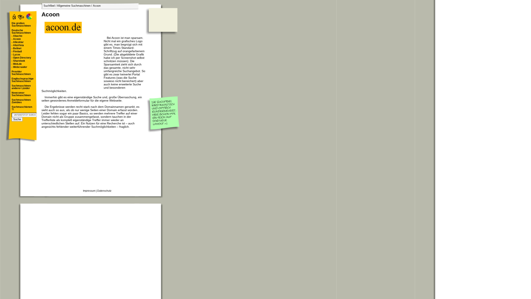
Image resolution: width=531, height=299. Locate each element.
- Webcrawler (19, 67)
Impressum (89, 190)
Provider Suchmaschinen (21, 73)
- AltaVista (18, 45)
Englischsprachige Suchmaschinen (23, 80)
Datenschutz (104, 190)
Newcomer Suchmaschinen (21, 94)
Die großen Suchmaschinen (21, 24)
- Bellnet (16, 48)
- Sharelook (18, 60)
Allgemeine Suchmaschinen (73, 5)
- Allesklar (18, 42)
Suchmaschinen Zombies (21, 101)
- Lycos (16, 54)
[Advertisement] (71, 62)
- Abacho (17, 35)
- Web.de (17, 63)
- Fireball (17, 51)
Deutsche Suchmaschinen (21, 31)
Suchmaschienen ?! (22, 108)
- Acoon (16, 39)
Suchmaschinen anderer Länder (21, 87)
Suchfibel (49, 5)
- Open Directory (21, 57)
